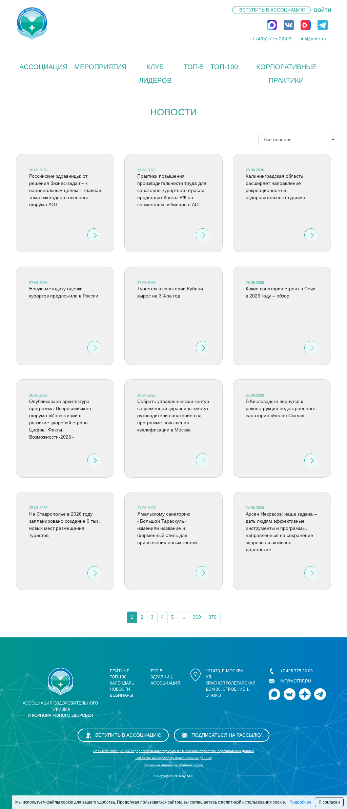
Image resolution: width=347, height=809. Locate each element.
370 (212, 617)
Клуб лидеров (155, 73)
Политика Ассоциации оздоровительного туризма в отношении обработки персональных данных (173, 751)
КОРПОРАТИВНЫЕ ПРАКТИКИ (286, 73)
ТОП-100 (224, 67)
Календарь (122, 683)
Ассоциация (43, 67)
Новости (120, 689)
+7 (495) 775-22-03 (270, 38)
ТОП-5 (194, 67)
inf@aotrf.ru (313, 38)
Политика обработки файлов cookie (173, 765)
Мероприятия (100, 67)
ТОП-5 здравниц (161, 674)
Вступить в (272, 10)
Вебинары (121, 695)
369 (197, 617)
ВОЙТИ (322, 10)
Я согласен (329, 802)
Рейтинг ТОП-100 (119, 674)
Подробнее (300, 802)
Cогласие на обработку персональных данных (174, 758)
